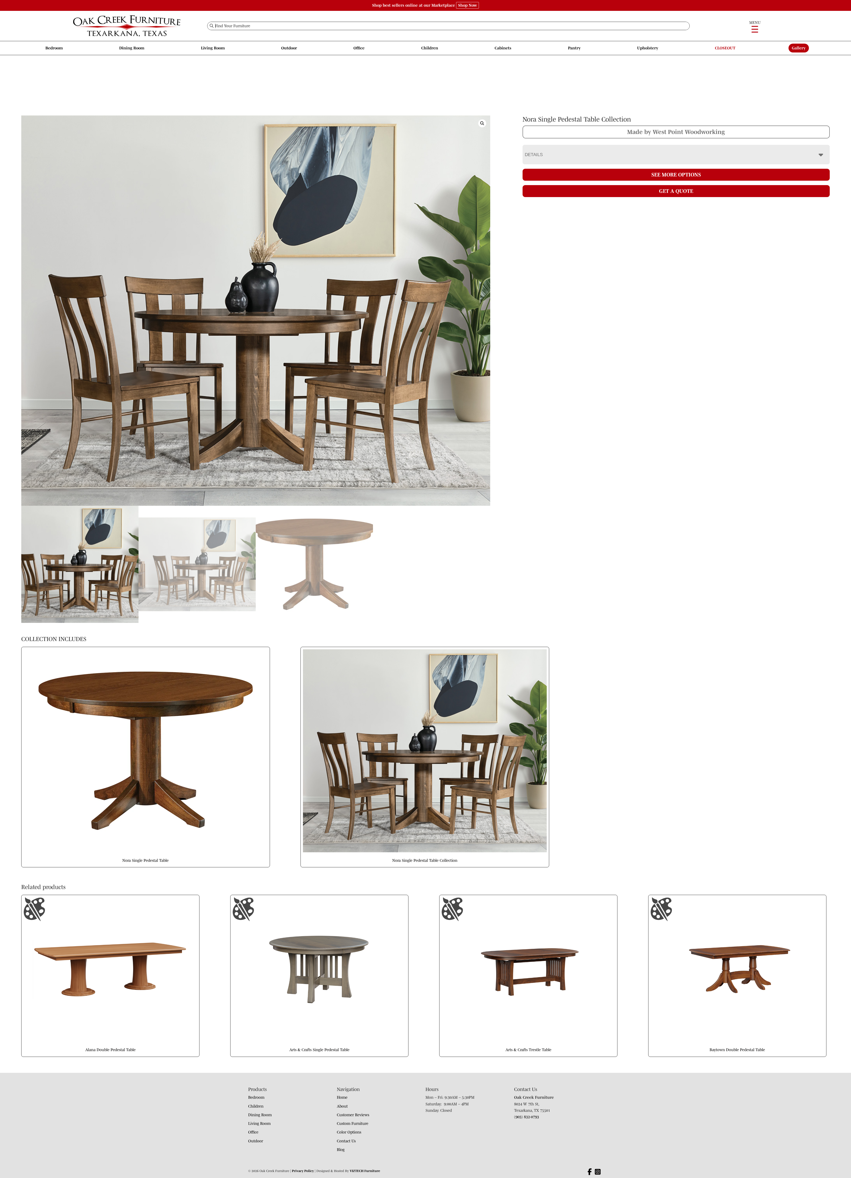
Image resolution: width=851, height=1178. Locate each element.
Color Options (349, 1132)
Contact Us (346, 1141)
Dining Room (131, 48)
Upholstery (647, 48)
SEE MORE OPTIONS (676, 175)
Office (359, 48)
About (342, 1106)
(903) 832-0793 (526, 1117)
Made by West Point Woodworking (676, 131)
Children (429, 48)
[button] (482, 123)
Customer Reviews (353, 1115)
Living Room (213, 48)
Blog (341, 1149)
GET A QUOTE (676, 191)
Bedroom (54, 48)
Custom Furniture (352, 1123)
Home (342, 1097)
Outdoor (289, 48)
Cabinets (503, 48)
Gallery (799, 48)
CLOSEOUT (725, 48)
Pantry (574, 48)
